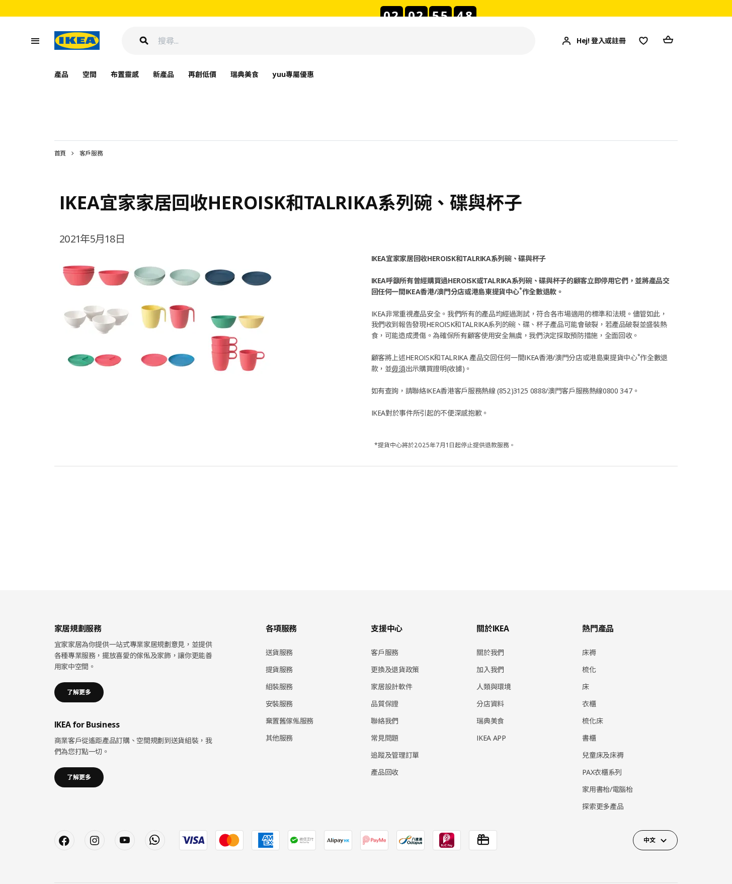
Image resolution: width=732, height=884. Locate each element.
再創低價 (202, 74)
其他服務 (279, 738)
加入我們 (490, 669)
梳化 (589, 669)
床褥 (589, 652)
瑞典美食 (244, 74)
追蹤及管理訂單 (395, 755)
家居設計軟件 (391, 686)
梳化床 (592, 721)
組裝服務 (279, 686)
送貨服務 (279, 652)
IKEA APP (491, 738)
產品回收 (384, 772)
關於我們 (490, 652)
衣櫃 (589, 703)
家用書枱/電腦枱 (607, 789)
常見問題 (384, 738)
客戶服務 (91, 153)
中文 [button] (649, 840)
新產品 (163, 74)
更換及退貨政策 (395, 669)
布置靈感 (125, 74)
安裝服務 (279, 703)
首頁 (60, 153)
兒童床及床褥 (602, 755)
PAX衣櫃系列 (602, 772)
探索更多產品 (602, 806)
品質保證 (384, 703)
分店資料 (490, 703)
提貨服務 (279, 669)
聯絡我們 (384, 721)
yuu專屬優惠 (293, 74)
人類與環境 (493, 686)
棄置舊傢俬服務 (290, 721)
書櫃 (589, 738)
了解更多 (79, 692)
